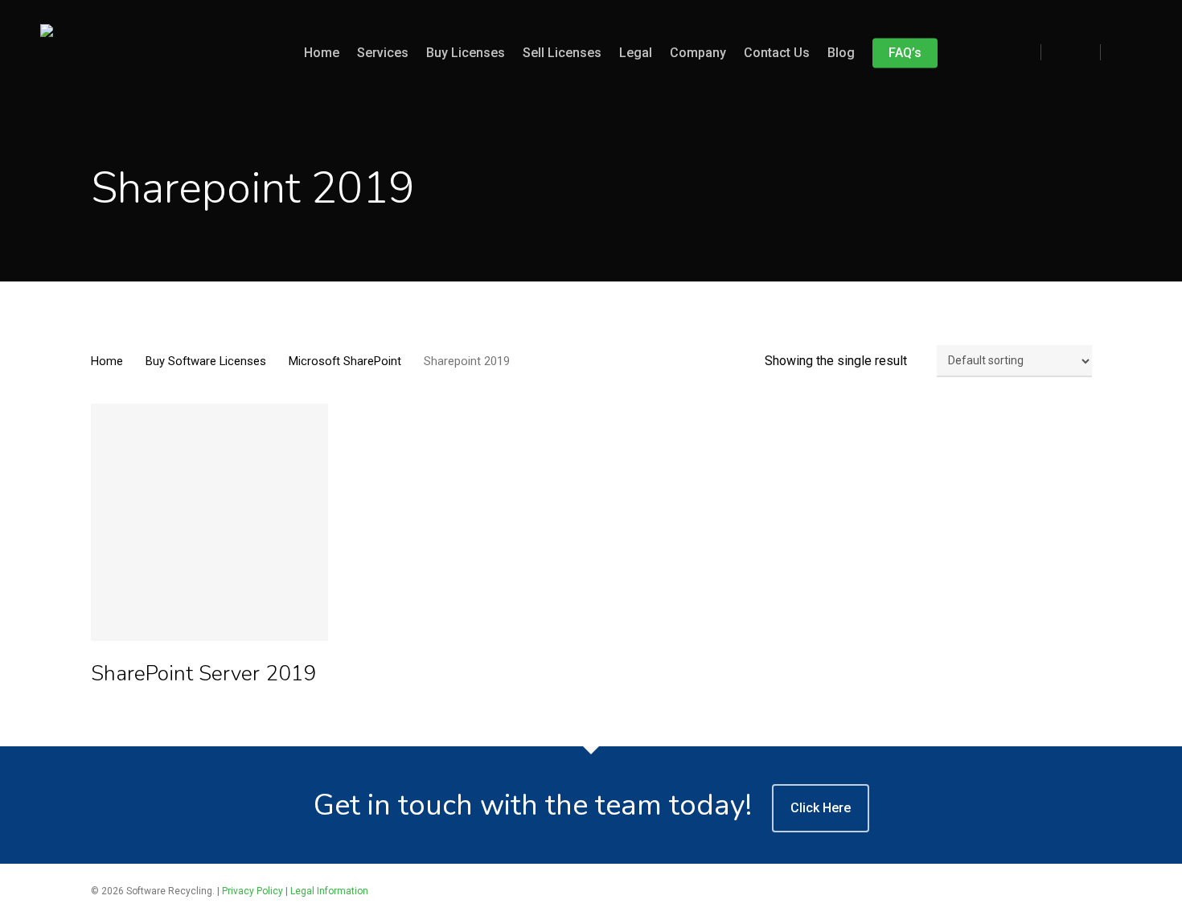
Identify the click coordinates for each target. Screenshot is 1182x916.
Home (107, 361)
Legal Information (329, 891)
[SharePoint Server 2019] (210, 523)
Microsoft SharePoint (345, 361)
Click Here (820, 807)
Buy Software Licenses (206, 361)
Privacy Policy (252, 891)
